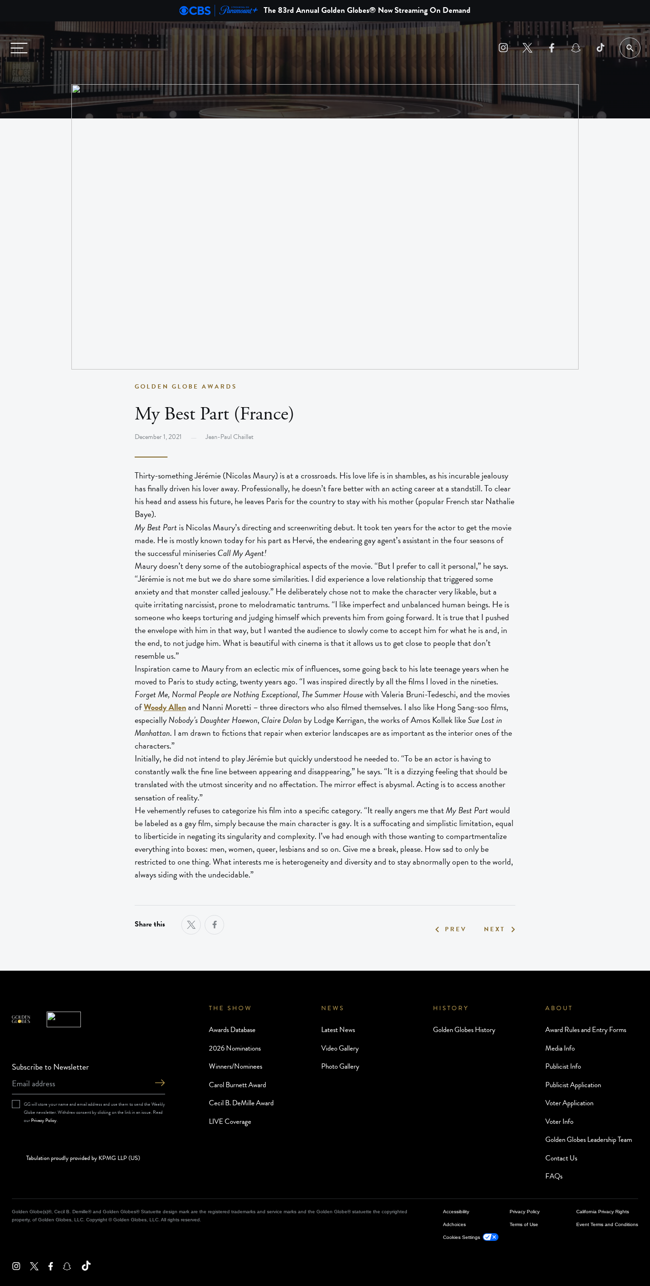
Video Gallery (340, 1048)
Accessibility (456, 1211)
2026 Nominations (235, 1048)
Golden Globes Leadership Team (588, 1139)
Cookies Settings (461, 1237)
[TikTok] (600, 48)
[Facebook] (552, 48)
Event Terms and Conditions (607, 1224)
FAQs (553, 1176)
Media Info (560, 1048)
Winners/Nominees (235, 1066)
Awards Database (232, 1029)
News (333, 1008)
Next (494, 929)
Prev (456, 929)
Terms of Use (524, 1224)
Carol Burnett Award (237, 1085)
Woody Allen (165, 707)
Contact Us (561, 1158)
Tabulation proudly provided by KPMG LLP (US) (83, 1158)
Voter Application (569, 1103)
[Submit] (160, 1084)
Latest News (338, 1029)
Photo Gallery (340, 1066)
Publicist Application (573, 1085)
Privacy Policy (44, 1120)
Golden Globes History (464, 1029)
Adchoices (454, 1224)
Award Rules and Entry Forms (585, 1029)
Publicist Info (563, 1066)
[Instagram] (503, 48)
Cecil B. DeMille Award (241, 1103)
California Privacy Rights (602, 1211)
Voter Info (559, 1121)
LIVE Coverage (230, 1121)
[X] (527, 48)
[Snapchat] (576, 48)
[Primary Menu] (19, 48)
